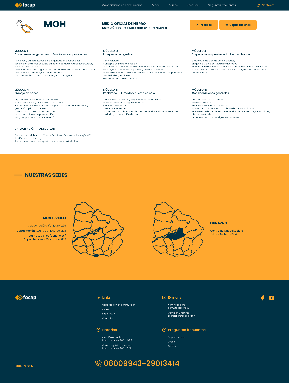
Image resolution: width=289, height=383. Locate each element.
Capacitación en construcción (122, 5)
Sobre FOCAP (109, 313)
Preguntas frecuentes (222, 5)
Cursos (173, 5)
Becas (155, 5)
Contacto (107, 318)
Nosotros (193, 5)
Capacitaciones (176, 337)
